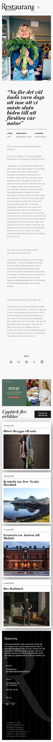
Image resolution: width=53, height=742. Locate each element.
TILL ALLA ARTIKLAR (42, 414)
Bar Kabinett (13, 588)
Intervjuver (40, 137)
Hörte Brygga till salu (19, 431)
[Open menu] (38, 7)
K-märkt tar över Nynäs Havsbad (21, 483)
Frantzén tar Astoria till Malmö (21, 537)
